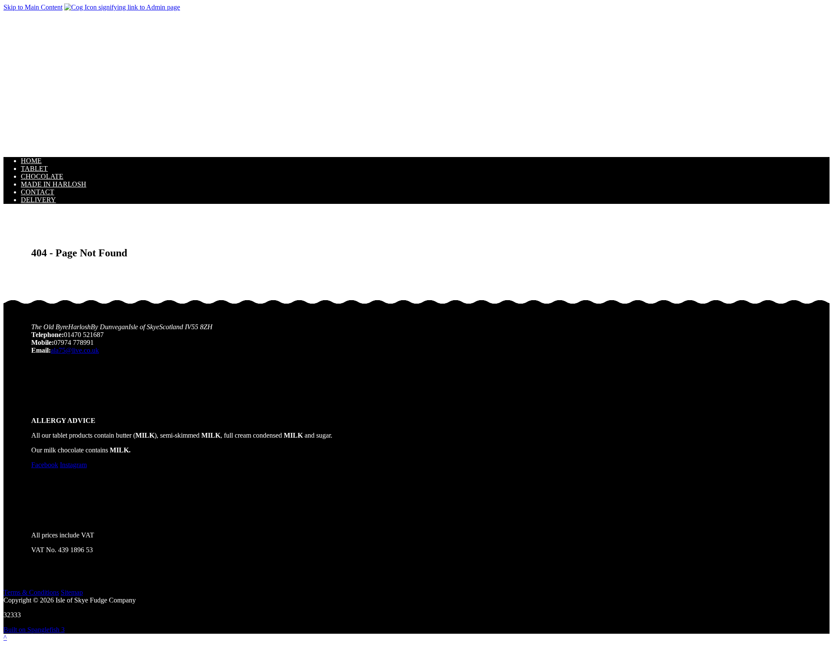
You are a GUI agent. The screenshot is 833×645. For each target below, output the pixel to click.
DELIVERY (38, 199)
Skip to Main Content (32, 7)
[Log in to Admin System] (122, 7)
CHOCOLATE (42, 176)
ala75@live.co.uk (75, 350)
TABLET (34, 168)
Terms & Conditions (31, 592)
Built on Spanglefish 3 (34, 629)
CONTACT (37, 192)
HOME (31, 160)
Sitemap (72, 592)
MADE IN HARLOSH (53, 184)
